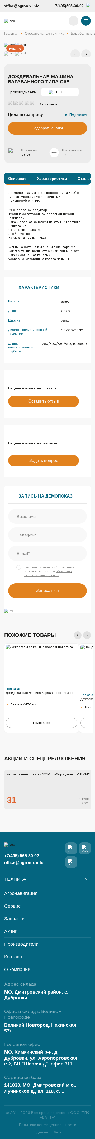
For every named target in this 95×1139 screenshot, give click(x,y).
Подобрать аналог (47, 128)
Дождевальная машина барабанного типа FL (40, 693)
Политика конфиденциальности (47, 1125)
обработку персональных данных (48, 573)
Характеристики (52, 178)
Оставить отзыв (43, 401)
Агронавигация (20, 893)
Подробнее (41, 723)
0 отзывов (48, 104)
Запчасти (14, 919)
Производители (21, 944)
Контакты (14, 957)
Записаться (47, 590)
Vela (57, 1132)
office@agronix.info (22, 6)
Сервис (12, 906)
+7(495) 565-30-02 (21, 855)
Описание (17, 178)
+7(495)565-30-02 (68, 6)
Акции (10, 932)
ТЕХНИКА (15, 879)
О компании (17, 970)
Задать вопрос (43, 460)
